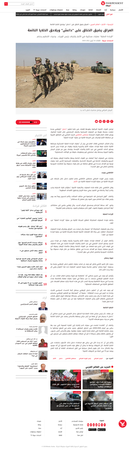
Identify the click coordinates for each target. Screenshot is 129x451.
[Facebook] (105, 424)
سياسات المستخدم (77, 421)
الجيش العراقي (98, 358)
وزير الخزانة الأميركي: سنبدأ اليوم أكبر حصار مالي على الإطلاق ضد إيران (37, 14)
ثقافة (90, 9)
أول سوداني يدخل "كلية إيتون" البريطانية (32, 211)
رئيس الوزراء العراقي (85, 358)
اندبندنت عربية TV (39, 9)
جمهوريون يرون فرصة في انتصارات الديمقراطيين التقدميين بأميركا (26, 143)
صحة (67, 9)
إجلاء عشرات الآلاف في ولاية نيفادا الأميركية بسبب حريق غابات (26, 165)
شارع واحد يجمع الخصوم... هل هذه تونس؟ (66, 385)
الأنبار (75, 181)
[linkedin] (94, 424)
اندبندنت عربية (107, 40)
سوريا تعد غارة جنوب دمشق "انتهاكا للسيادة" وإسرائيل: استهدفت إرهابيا (100, 384)
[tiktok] (91, 424)
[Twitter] (102, 424)
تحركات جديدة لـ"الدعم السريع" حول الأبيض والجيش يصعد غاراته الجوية (30, 243)
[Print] (96, 121)
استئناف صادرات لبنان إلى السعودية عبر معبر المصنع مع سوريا (68, 405)
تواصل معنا (79, 431)
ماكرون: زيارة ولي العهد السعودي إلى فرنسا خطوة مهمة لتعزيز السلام (81, 14)
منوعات (82, 9)
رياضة (74, 9)
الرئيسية (110, 24)
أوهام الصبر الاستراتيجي (28, 304)
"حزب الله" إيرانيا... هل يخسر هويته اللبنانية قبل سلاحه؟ (30, 227)
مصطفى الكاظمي (81, 134)
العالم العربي (95, 24)
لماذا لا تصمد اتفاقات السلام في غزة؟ (27, 354)
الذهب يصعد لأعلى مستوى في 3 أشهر (31, 251)
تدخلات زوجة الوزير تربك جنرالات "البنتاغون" (32, 235)
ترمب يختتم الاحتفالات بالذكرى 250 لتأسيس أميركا (26, 154)
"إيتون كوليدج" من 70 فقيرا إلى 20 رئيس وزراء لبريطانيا (30, 284)
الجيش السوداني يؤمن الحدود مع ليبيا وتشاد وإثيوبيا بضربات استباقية (29, 259)
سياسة (112, 9)
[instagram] (99, 424)
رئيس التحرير (79, 428)
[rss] (88, 424)
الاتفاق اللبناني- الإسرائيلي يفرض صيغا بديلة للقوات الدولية (26, 317)
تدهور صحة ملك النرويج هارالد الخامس (27, 187)
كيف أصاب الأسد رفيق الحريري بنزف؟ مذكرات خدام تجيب (30, 267)
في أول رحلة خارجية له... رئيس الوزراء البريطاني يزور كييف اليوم (26, 176)
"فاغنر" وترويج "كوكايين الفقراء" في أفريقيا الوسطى (30, 219)
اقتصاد (98, 9)
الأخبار (121, 9)
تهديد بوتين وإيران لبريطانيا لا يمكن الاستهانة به (26, 330)
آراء (105, 9)
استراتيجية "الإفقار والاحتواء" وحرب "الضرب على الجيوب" (27, 367)
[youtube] (96, 424)
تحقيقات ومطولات (56, 9)
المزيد (28, 9)
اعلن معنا (80, 435)
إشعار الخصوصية (78, 424)
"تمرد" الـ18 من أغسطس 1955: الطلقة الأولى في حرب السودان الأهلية (26, 343)
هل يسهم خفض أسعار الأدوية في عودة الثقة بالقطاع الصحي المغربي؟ (98, 405)
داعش (64, 129)
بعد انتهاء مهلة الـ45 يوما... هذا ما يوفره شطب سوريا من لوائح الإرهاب (30, 275)
